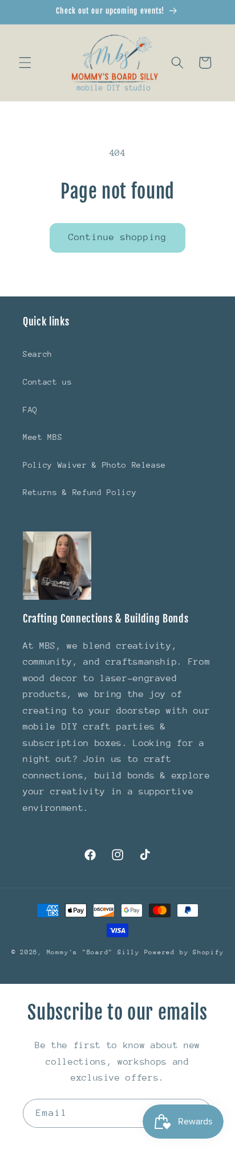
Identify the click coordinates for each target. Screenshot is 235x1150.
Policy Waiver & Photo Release (94, 464)
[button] (25, 62)
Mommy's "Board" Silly (95, 952)
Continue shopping (117, 237)
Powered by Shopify (184, 952)
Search (37, 353)
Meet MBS (42, 437)
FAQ (30, 409)
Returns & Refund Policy (79, 492)
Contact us (47, 381)
